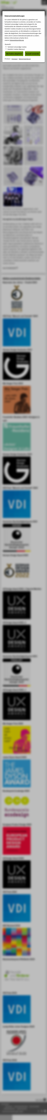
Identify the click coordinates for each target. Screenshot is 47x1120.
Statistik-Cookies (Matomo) (16, 49)
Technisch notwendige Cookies (17, 47)
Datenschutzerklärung (17, 40)
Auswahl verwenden (32, 53)
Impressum (15, 59)
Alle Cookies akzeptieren (14, 53)
